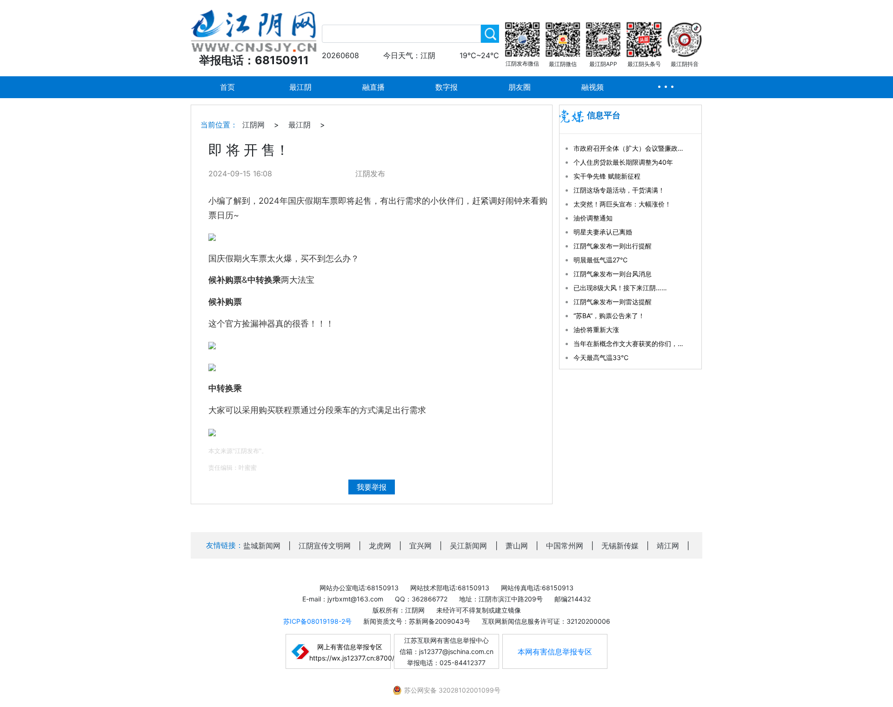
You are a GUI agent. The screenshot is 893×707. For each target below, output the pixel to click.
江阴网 (253, 124)
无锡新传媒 (620, 545)
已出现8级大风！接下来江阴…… (620, 288)
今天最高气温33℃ (600, 357)
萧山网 (517, 545)
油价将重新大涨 (596, 329)
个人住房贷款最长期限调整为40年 (623, 162)
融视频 (592, 87)
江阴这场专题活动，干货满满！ (619, 190)
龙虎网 (380, 545)
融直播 (373, 87)
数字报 (446, 87)
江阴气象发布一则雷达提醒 (612, 302)
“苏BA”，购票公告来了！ (609, 316)
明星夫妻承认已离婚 (602, 232)
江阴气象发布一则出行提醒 (612, 246)
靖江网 (668, 545)
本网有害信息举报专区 (555, 651)
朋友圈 (519, 87)
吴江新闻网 (468, 545)
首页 (227, 87)
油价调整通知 (593, 218)
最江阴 (300, 87)
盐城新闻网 (261, 545)
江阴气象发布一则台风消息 (612, 274)
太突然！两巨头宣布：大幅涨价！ (622, 204)
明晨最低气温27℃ (600, 260)
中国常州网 (564, 545)
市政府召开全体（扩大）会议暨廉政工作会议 (629, 148)
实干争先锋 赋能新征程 (606, 176)
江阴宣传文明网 (325, 545)
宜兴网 (420, 545)
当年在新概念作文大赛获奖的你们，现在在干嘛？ (629, 343)
